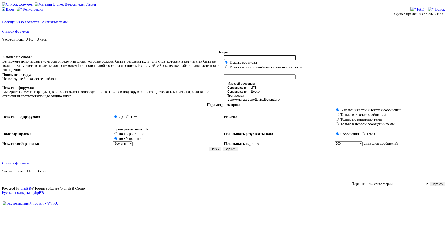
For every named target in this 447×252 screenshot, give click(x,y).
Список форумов (15, 31)
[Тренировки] (253, 96)
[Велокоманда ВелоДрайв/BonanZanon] (253, 100)
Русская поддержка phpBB (23, 193)
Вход (9, 9)
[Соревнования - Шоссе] (253, 92)
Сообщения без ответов (20, 22)
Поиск (439, 9)
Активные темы (55, 22)
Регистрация (32, 9)
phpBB (25, 188)
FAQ (420, 9)
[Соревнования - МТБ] (253, 88)
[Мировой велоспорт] (253, 84)
